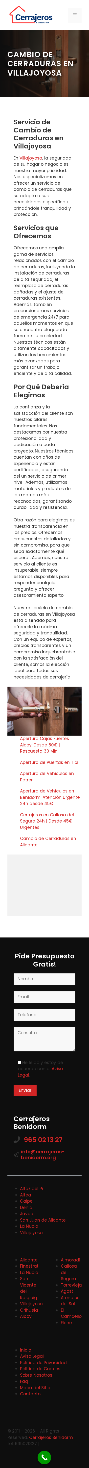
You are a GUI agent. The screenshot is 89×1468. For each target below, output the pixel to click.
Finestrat (29, 1266)
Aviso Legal (32, 1356)
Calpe (26, 1201)
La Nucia (29, 1226)
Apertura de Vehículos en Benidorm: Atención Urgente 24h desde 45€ (50, 797)
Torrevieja (71, 1285)
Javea (26, 1214)
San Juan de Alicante (43, 1220)
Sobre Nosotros (36, 1375)
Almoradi (70, 1260)
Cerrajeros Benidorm (51, 1437)
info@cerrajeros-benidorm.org (43, 1154)
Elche (66, 1323)
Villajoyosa (31, 158)
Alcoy (26, 1316)
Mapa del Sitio (35, 1388)
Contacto (30, 1394)
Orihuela (29, 1310)
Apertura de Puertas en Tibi (49, 762)
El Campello (71, 1313)
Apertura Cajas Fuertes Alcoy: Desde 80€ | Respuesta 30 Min (44, 745)
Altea (25, 1195)
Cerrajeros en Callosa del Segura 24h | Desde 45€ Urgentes (47, 821)
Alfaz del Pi (31, 1189)
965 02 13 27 (43, 1139)
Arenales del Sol (70, 1301)
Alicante (29, 1260)
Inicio (25, 1350)
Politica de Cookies (40, 1369)
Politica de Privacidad (43, 1363)
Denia (26, 1207)
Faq (24, 1381)
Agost (67, 1291)
